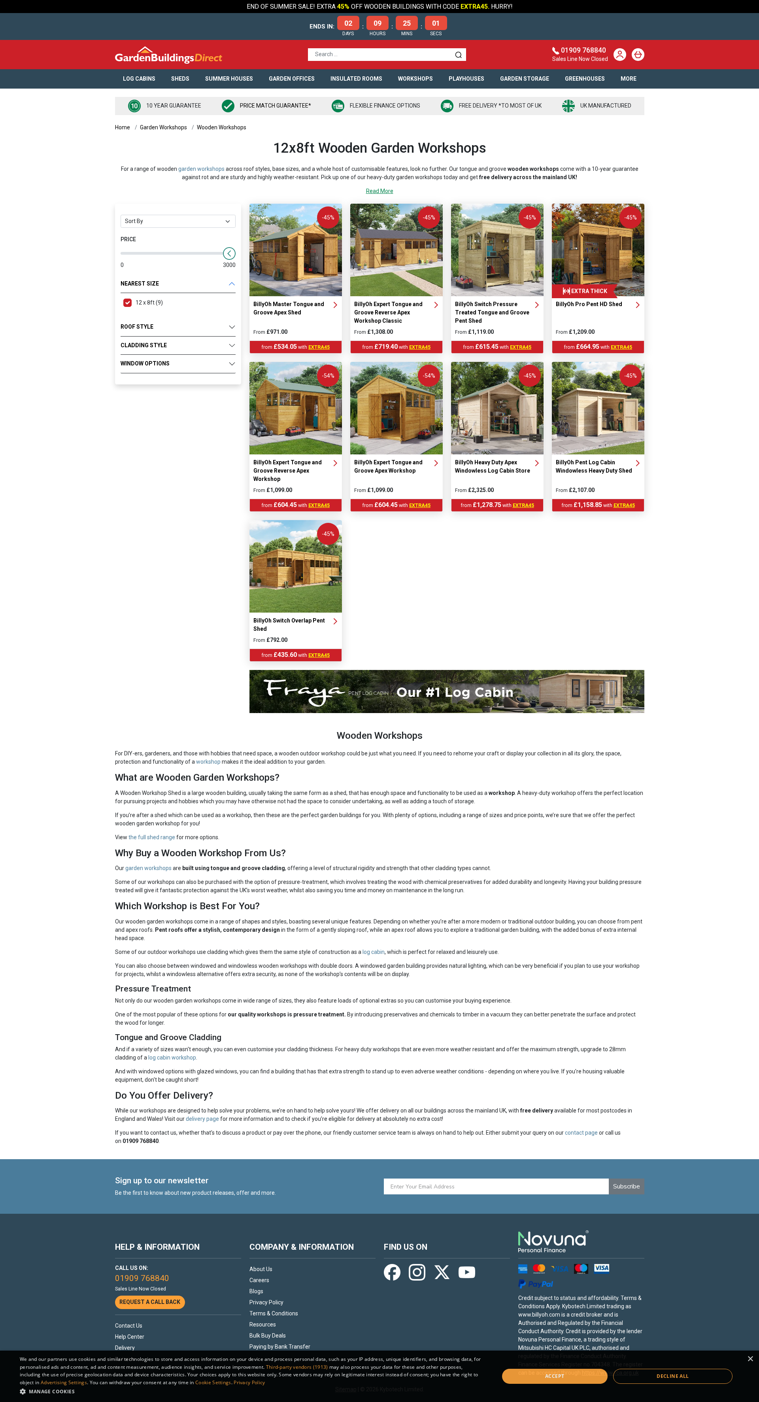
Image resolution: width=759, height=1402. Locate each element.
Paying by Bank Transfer (279, 1346)
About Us (260, 1269)
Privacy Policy (266, 1302)
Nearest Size (140, 283)
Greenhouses (585, 79)
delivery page (202, 1119)
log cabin (374, 952)
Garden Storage (524, 79)
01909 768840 (583, 50)
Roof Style (137, 327)
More (628, 79)
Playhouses (466, 79)
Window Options (145, 363)
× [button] (750, 1359)
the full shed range (151, 837)
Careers (259, 1280)
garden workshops (201, 169)
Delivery (125, 1348)
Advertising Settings (64, 1382)
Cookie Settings (213, 1382)
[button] (252, 1391)
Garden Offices (292, 79)
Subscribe (626, 1186)
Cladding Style (144, 345)
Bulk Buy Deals (267, 1335)
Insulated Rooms (356, 79)
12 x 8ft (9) (149, 302)
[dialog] (379, 1376)
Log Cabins (139, 79)
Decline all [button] (673, 1376)
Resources (262, 1324)
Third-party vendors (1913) (297, 1367)
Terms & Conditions (273, 1313)
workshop (208, 762)
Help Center (129, 1337)
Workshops (415, 79)
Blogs (256, 1291)
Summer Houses (229, 79)
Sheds (180, 79)
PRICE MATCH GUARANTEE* (275, 105)
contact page (581, 1133)
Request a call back (149, 1302)
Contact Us (128, 1326)
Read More (379, 191)
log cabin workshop (172, 1057)
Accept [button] (554, 1376)
